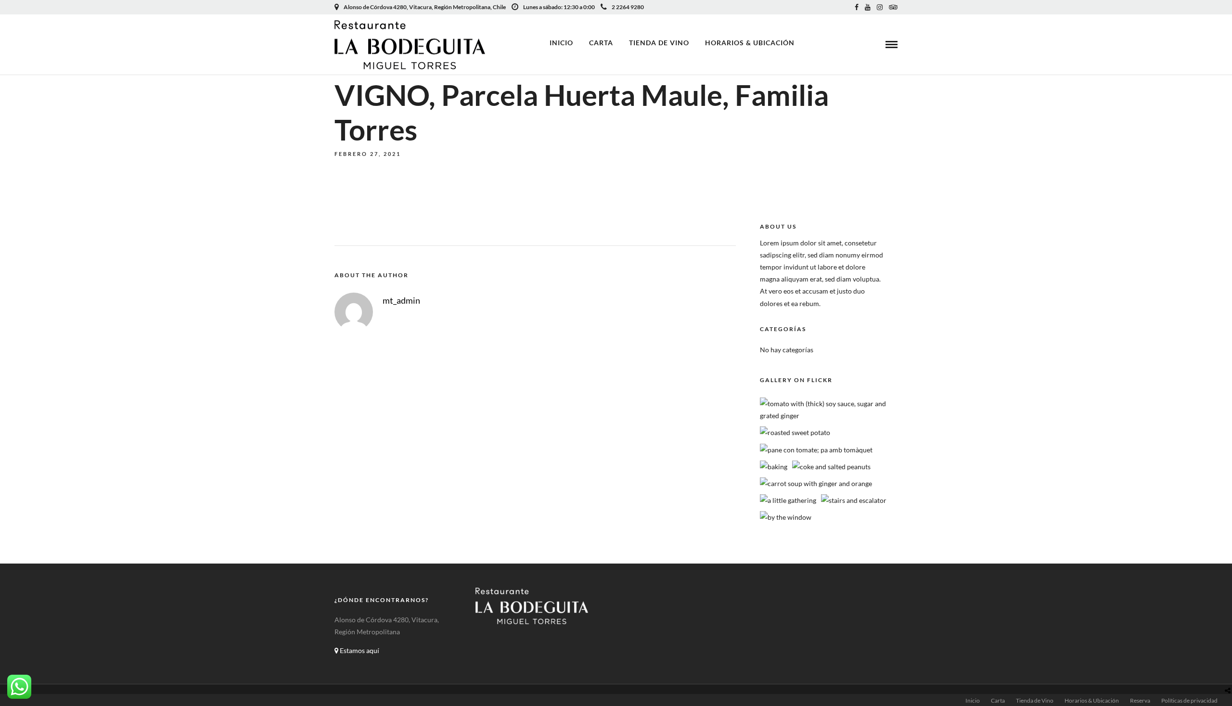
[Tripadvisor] (893, 7)
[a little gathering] (788, 500)
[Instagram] (880, 7)
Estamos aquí (358, 650)
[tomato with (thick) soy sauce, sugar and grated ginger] (832, 415)
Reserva (1140, 700)
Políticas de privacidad (1189, 700)
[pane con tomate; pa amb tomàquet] (816, 450)
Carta (601, 43)
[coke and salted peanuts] (831, 466)
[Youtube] (868, 7)
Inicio (561, 43)
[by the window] (785, 517)
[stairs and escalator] (853, 500)
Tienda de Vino (659, 43)
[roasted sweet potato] (795, 432)
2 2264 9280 (628, 7)
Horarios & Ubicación (750, 43)
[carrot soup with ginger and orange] (816, 483)
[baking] (773, 466)
